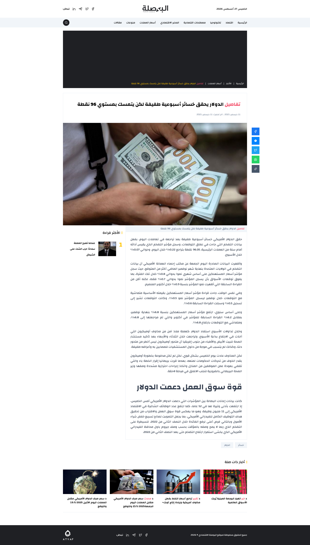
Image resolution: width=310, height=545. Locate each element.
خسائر (241, 445)
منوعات (130, 22)
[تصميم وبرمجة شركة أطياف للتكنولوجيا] (68, 535)
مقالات (118, 22)
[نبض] (119, 535)
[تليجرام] (134, 535)
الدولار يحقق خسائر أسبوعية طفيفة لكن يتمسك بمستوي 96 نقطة (167, 83)
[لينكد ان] (127, 535)
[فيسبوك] (146, 535)
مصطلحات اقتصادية (195, 22)
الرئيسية (242, 22)
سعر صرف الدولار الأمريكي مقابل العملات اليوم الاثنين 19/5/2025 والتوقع (87, 502)
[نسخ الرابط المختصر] (255, 169)
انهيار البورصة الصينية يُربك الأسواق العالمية (229, 500)
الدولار (227, 445)
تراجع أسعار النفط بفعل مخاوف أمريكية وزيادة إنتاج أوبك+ (181, 500)
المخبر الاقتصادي (169, 22)
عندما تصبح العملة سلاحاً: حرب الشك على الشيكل (82, 249)
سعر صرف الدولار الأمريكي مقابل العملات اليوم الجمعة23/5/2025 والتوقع (133, 502)
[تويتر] (140, 535)
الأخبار (229, 83)
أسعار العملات (148, 22)
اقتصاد (229, 22)
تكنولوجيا (215, 22)
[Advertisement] (155, 56)
